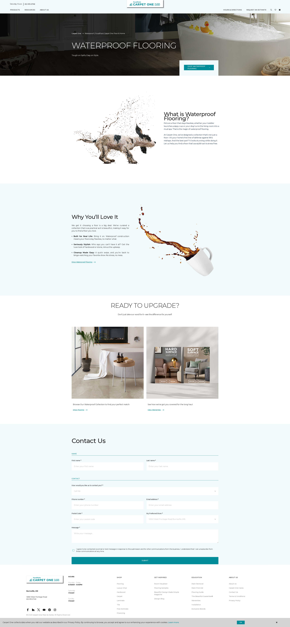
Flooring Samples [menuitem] (161, 588)
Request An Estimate (256, 10)
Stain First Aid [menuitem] (197, 588)
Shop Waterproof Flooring (196, 67)
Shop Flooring (78, 410)
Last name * (151, 460)
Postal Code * (77, 513)
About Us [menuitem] (233, 584)
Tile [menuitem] (118, 605)
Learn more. (173, 622)
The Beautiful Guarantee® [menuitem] (202, 596)
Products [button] (15, 10)
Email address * (152, 499)
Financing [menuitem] (121, 613)
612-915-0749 (30, 4)
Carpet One (76, 33)
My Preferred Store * (154, 513)
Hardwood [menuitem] (121, 592)
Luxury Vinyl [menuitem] (122, 588)
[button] (271, 9)
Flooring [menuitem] (120, 584)
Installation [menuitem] (196, 605)
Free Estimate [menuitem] (122, 609)
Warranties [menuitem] (196, 601)
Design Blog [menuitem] (159, 599)
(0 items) (279, 10)
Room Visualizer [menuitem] (160, 584)
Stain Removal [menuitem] (197, 584)
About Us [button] (44, 10)
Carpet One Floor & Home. (43, 615)
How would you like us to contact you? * (87, 485)
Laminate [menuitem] (120, 601)
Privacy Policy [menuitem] (234, 601)
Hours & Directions (232, 10)
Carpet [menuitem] (119, 596)
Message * (76, 527)
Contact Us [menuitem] (233, 592)
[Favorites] (275, 9)
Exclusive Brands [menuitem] (198, 609)
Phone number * (78, 499)
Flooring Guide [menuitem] (198, 592)
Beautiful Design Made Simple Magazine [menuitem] (166, 593)
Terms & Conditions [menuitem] (237, 596)
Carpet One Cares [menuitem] (236, 588)
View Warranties (154, 410)
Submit (145, 560)
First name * (76, 460)
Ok (241, 622)
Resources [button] (30, 10)
